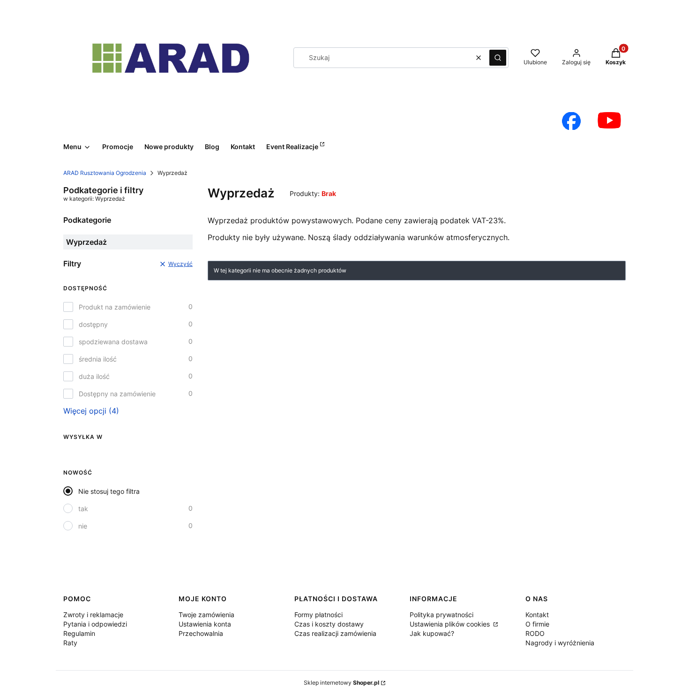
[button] (497, 58)
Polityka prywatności (441, 615)
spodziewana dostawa (113, 342)
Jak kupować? (432, 633)
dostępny (93, 324)
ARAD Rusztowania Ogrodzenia (104, 172)
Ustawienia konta (205, 624)
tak (83, 509)
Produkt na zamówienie (114, 307)
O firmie (537, 624)
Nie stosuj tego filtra (109, 491)
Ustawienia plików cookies (451, 624)
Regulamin (79, 633)
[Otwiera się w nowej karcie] (571, 121)
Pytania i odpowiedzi (95, 624)
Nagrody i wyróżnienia (559, 643)
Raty (70, 643)
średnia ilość (98, 359)
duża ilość (94, 376)
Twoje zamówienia (206, 615)
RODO (535, 633)
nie (82, 526)
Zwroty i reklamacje (93, 615)
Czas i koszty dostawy (329, 624)
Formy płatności (318, 615)
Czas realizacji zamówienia (335, 633)
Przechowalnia (201, 633)
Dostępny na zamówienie (117, 394)
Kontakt (537, 615)
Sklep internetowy (341, 682)
